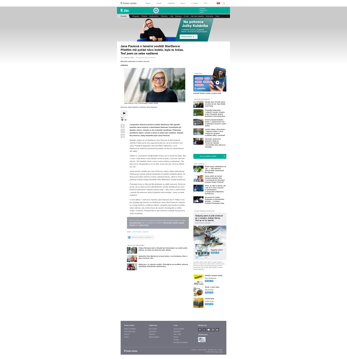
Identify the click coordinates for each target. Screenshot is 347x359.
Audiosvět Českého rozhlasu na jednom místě (207, 93)
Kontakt (176, 340)
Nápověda (177, 331)
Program (159, 3)
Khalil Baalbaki (143, 103)
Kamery (202, 12)
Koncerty (209, 16)
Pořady (144, 16)
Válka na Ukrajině (130, 329)
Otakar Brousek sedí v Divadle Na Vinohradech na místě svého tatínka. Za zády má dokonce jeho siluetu (163, 249)
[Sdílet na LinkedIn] (123, 136)
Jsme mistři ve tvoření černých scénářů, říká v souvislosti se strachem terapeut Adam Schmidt (215, 179)
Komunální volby (129, 331)
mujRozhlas (171, 3)
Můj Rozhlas (168, 223)
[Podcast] (122, 120)
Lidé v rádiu (177, 334)
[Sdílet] (125, 120)
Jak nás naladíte (197, 16)
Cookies (193, 349)
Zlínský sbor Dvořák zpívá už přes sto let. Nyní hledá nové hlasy (215, 104)
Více (218, 16)
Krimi (206, 78)
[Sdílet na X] (123, 131)
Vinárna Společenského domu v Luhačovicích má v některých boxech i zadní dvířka (215, 123)
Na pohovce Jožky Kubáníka (145, 57)
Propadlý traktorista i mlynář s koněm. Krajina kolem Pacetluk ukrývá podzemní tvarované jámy (215, 113)
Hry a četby (198, 78)
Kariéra (176, 337)
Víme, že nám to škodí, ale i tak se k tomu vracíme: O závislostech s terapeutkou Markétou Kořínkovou (215, 190)
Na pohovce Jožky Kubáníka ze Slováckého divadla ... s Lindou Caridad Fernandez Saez (214, 200)
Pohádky (198, 81)
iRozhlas (147, 3)
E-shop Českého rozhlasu (204, 211)
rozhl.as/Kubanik (135, 223)
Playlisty (164, 16)
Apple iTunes (143, 225)
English (220, 349)
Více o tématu (199, 164)
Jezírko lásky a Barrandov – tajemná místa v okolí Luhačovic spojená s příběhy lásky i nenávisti (215, 132)
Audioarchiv (203, 10)
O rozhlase (194, 3)
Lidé (171, 16)
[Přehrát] (124, 113)
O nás (186, 16)
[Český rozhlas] (129, 3)
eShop (126, 337)
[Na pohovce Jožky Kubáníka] (173, 30)
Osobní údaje (202, 349)
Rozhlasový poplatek (180, 342)
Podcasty (152, 334)
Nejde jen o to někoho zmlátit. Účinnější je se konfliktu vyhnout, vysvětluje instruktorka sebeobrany (163, 265)
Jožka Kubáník (137, 232)
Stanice (183, 3)
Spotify (175, 223)
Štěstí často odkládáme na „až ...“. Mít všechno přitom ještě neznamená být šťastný (215, 169)
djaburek (146, 232)
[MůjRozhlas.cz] (124, 65)
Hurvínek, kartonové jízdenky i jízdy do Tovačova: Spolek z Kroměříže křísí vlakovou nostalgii (215, 143)
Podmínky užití (212, 349)
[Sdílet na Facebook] (123, 126)
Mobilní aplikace (154, 337)
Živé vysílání (199, 85)
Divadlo (124, 16)
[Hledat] (223, 3)
